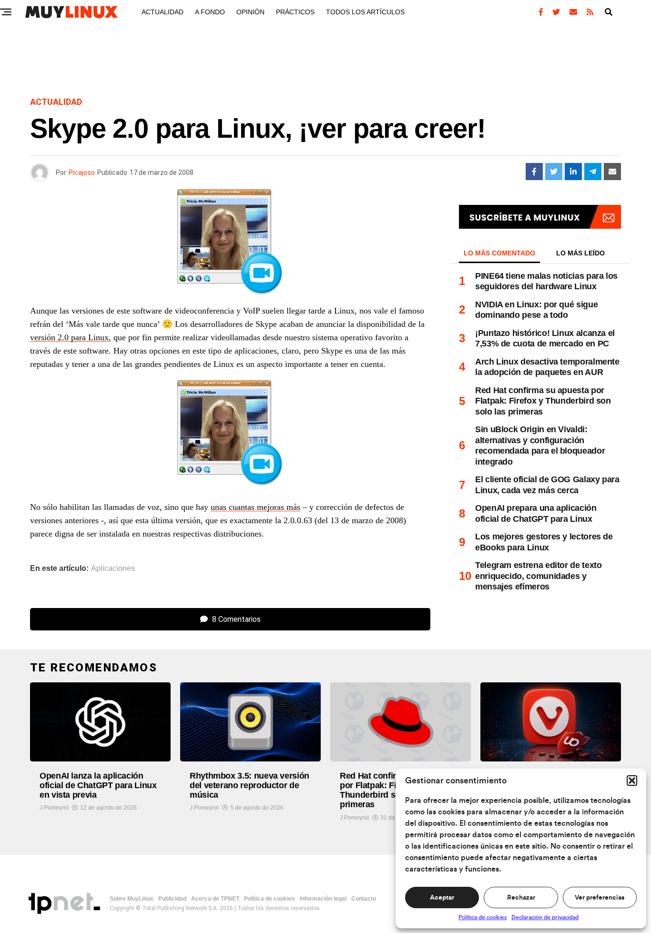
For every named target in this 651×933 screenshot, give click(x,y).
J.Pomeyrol (54, 807)
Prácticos (295, 12)
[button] (632, 780)
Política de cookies (482, 917)
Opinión (250, 12)
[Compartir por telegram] (592, 171)
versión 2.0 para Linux (69, 337)
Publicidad (172, 898)
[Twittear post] (553, 171)
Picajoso (82, 172)
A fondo (210, 12)
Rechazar (521, 897)
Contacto (363, 898)
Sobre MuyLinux (131, 898)
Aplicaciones (113, 568)
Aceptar (442, 897)
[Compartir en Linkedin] (573, 171)
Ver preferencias (599, 897)
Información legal (323, 898)
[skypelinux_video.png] (230, 435)
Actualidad (162, 12)
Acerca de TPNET (215, 898)
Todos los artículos (365, 12)
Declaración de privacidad (545, 917)
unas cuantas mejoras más (255, 507)
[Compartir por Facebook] (534, 171)
